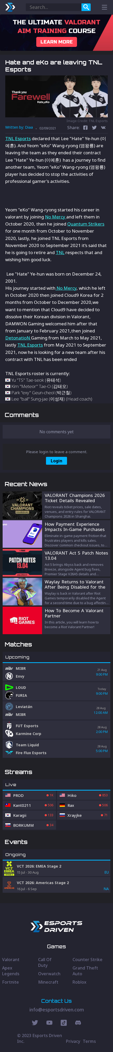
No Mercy (55, 217)
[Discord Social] (64, 1023)
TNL (60, 252)
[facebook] (85, 128)
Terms (89, 1041)
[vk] (103, 128)
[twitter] (94, 128)
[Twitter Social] (35, 1023)
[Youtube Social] (49, 1023)
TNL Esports (18, 138)
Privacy (73, 1041)
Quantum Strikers (85, 224)
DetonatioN (18, 338)
